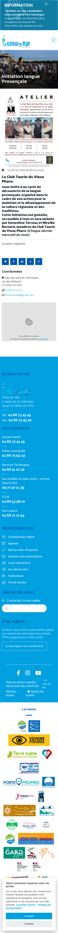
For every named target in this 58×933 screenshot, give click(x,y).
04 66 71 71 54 (13, 515)
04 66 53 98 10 (13, 501)
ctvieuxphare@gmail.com (19, 295)
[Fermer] (46, 3)
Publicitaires (42, 339)
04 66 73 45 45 (19, 415)
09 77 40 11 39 (13, 487)
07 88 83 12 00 (13, 290)
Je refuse (29, 923)
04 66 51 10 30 (13, 469)
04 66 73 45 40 (20, 420)
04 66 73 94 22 (13, 455)
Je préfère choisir (26, 904)
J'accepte (29, 916)
